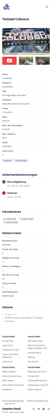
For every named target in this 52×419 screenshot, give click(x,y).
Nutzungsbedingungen (13, 400)
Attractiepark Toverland (13, 385)
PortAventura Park (10, 349)
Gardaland (7, 389)
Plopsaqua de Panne (37, 371)
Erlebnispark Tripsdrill (38, 385)
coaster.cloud (11, 408)
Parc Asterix (33, 361)
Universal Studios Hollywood (10, 355)
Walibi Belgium (9, 371)
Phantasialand (34, 352)
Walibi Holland (34, 389)
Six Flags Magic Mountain (14, 95)
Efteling (31, 357)
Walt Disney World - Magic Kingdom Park (37, 346)
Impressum (9, 403)
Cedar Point (7, 345)
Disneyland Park (35, 341)
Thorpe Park (33, 376)
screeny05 (14, 54)
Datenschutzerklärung (37, 400)
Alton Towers (8, 380)
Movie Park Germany (11, 376)
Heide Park (7, 361)
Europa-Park (8, 341)
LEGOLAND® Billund (37, 380)
